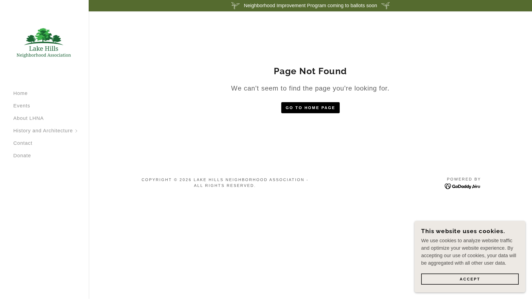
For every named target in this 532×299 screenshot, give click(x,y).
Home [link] (20, 93)
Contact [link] (22, 143)
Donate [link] (22, 155)
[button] (51, 131)
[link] (44, 42)
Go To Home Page (310, 107)
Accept (470, 279)
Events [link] (21, 106)
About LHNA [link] (28, 118)
